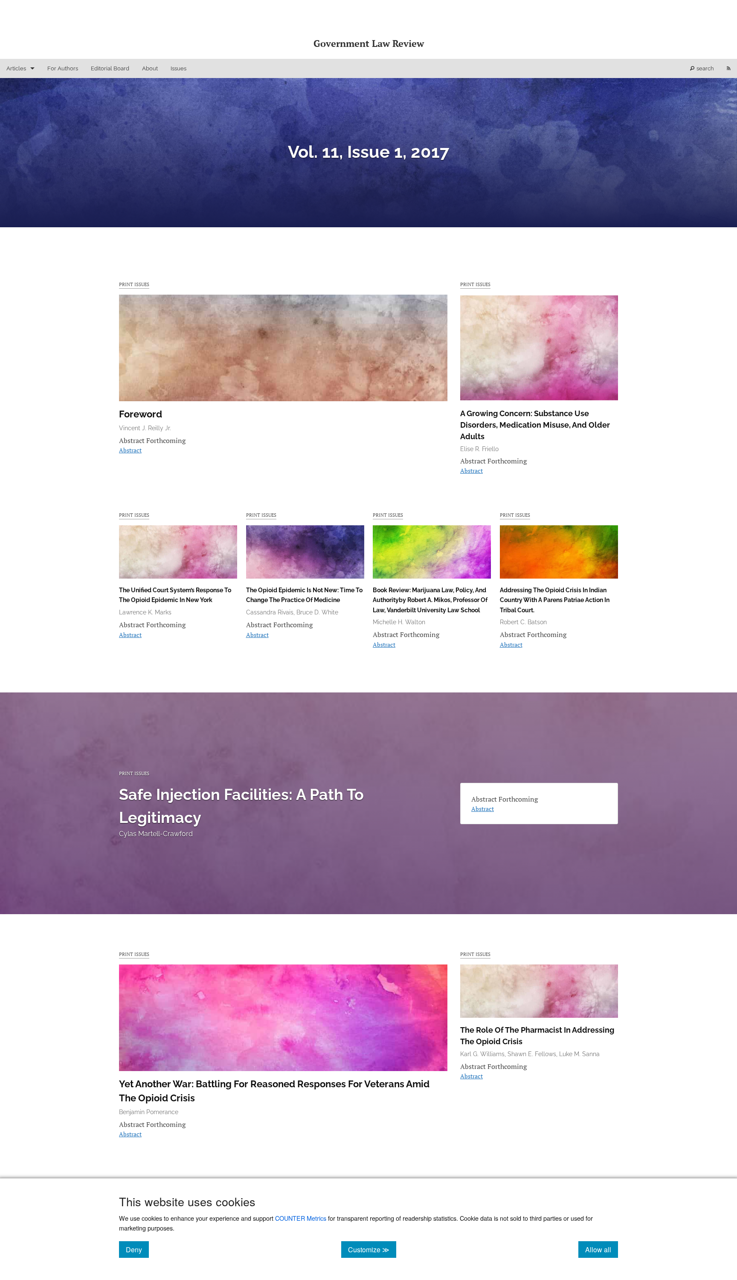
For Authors (62, 68)
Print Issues (134, 284)
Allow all (601, 1249)
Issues (178, 68)
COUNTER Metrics (300, 1217)
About (150, 68)
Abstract (130, 450)
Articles (16, 68)
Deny (137, 1249)
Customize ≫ (372, 1249)
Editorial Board (110, 68)
